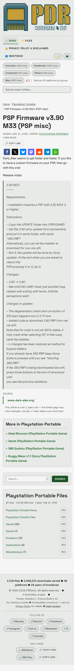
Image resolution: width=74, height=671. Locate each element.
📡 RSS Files (25, 657)
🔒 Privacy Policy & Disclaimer (26, 48)
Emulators (11, 538)
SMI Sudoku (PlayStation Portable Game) (36, 448)
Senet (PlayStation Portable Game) (32, 441)
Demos (10, 531)
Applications (13, 544)
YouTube (37, 636)
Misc (13, 80)
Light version (53, 606)
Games (10, 524)
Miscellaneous (14, 551)
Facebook (55, 621)
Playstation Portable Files (20, 517)
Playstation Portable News (21, 510)
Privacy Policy (23, 606)
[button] (7, 152)
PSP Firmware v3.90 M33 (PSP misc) (33, 122)
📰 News (10, 40)
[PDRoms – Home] (37, 17)
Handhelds (46, 65)
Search (60, 479)
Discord (36, 621)
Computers (16, 73)
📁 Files (26, 40)
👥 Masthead (14, 56)
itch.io (31, 628)
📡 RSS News (25, 650)
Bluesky (18, 621)
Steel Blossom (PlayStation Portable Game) (37, 433)
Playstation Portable (24, 104)
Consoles (16, 65)
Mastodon (50, 628)
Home (6, 104)
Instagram (13, 628)
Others (43, 73)
